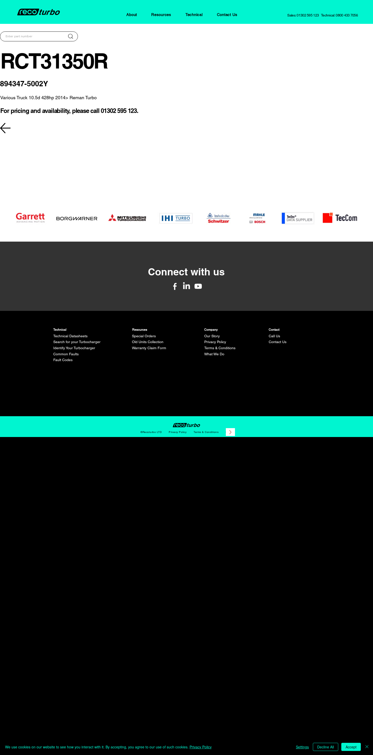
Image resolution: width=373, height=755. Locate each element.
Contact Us (277, 342)
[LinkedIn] (186, 286)
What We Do (214, 354)
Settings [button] (302, 746)
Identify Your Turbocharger (74, 348)
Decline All (325, 746)
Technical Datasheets (70, 336)
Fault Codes (63, 360)
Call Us (274, 336)
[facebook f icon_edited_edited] (175, 286)
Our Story (212, 336)
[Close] (367, 747)
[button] (132, 14)
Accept (351, 746)
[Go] (70, 36)
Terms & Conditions (219, 348)
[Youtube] (198, 286)
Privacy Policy (215, 342)
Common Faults (66, 354)
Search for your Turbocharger (76, 342)
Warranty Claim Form (149, 348)
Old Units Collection (147, 342)
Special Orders (144, 336)
